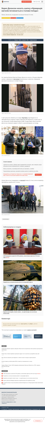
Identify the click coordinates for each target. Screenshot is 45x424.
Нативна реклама (27, 409)
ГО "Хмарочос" (5, 409)
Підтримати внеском (26, 1)
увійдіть (31, 323)
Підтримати (34, 3)
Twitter (19, 39)
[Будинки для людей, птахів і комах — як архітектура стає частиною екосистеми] (22, 297)
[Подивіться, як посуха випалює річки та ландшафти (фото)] (22, 270)
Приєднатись (38, 174)
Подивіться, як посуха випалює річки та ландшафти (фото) (18, 282)
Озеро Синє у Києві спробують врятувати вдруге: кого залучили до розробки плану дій (20, 353)
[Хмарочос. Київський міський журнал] (5, 1)
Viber (27, 39)
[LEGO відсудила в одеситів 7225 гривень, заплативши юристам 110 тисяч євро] (22, 241)
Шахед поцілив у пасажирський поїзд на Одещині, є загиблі (18, 168)
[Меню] (42, 2)
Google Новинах (33, 39)
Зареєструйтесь (24, 323)
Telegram (16, 39)
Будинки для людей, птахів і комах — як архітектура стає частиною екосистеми (20, 378)
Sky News (25, 118)
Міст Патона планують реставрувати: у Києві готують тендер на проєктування (19, 357)
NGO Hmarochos (16, 409)
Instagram (24, 39)
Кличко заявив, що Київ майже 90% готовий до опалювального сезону (17, 361)
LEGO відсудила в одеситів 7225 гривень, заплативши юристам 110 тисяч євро (21, 373)
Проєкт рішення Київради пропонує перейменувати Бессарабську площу (19, 380)
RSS (39, 409)
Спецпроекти (35, 409)
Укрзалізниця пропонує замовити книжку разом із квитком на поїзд (20, 171)
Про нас (21, 409)
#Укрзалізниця (5, 219)
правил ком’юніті (32, 330)
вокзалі (22, 180)
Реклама (10, 409)
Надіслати (26, 3)
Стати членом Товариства (9, 34)
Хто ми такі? (20, 34)
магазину (16, 79)
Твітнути (19, 3)
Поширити (12, 3)
